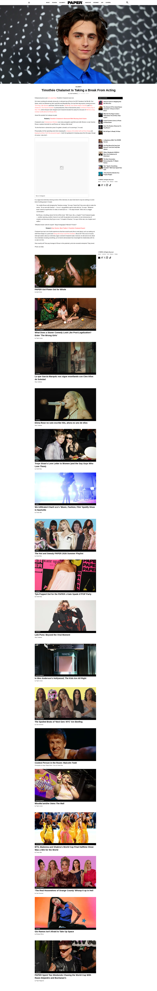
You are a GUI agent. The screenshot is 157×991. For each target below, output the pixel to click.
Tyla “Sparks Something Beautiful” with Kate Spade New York (112, 167)
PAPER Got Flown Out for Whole (50, 289)
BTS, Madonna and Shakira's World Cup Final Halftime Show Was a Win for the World (64, 848)
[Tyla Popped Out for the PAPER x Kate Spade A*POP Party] (65, 575)
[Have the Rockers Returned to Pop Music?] (101, 127)
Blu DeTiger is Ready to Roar (111, 131)
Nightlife (88, 2)
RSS (108, 181)
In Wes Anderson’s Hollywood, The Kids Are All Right (60, 678)
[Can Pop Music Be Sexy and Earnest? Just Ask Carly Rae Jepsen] (101, 147)
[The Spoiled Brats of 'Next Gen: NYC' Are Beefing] (65, 702)
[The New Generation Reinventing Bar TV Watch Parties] (101, 160)
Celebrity (62, 2)
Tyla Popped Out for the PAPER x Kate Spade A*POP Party (63, 594)
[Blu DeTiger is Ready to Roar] (101, 133)
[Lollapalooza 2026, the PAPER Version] (101, 141)
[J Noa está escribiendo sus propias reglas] (101, 174)
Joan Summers (39, 724)
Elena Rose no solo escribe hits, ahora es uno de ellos (61, 423)
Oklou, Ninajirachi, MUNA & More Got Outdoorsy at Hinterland (111, 154)
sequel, (73, 105)
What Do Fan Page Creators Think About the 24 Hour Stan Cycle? (112, 115)
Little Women (44, 105)
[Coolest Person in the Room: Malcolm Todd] (65, 743)
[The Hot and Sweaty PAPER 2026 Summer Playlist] (65, 534)
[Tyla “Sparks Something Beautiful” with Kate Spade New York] (101, 167)
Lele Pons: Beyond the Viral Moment (52, 635)
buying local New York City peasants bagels (47, 133)
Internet (96, 2)
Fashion (54, 2)
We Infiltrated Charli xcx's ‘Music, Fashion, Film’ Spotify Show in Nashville (65, 508)
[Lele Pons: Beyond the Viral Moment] (65, 615)
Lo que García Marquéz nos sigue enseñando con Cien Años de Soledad (64, 377)
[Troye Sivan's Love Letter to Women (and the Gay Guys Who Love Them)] (65, 444)
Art (102, 2)
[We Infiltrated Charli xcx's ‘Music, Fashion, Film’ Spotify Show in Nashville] (65, 488)
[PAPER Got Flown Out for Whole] (65, 270)
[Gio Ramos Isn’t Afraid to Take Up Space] (65, 912)
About (99, 181)
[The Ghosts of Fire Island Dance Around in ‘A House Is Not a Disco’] (101, 108)
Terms (116, 181)
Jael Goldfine (73, 93)
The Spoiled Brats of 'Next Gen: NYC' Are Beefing (59, 722)
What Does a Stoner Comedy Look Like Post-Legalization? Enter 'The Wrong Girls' (63, 334)
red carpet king (52, 98)
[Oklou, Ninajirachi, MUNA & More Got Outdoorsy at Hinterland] (101, 153)
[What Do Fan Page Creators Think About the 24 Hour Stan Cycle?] (101, 115)
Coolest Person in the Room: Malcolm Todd (56, 763)
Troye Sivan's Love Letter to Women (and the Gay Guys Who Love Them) (64, 464)
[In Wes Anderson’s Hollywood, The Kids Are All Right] (65, 659)
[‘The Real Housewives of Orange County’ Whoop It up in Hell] (65, 871)
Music (48, 2)
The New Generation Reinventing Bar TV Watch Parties (110, 160)
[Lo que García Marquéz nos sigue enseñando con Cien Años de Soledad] (65, 357)
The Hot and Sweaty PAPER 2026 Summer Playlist (59, 553)
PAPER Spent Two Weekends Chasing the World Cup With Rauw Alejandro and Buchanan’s (63, 976)
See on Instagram (40, 195)
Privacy (112, 181)
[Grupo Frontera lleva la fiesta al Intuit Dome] (101, 122)
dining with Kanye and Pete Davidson (64, 233)
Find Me (84, 105)
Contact (104, 181)
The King (37, 105)
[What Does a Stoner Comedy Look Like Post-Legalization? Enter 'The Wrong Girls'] (65, 313)
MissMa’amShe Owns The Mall (49, 803)
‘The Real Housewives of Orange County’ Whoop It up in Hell (64, 890)
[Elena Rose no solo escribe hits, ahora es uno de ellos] (65, 403)
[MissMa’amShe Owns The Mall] (65, 784)
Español (108, 2)
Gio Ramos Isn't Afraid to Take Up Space (54, 931)
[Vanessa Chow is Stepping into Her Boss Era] (101, 103)
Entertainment (40, 329)
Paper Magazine (40, 980)
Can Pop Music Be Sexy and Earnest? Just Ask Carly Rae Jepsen (111, 147)
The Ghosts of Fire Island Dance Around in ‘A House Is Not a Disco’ (112, 108)
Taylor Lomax (39, 338)
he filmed (83, 107)
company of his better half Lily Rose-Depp (78, 131)
